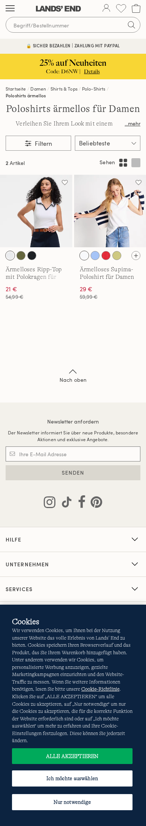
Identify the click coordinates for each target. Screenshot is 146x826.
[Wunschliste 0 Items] (121, 8)
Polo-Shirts (94, 89)
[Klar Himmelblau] (95, 255)
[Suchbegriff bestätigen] (131, 25)
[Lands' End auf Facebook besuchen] (79, 503)
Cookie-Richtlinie (100, 689)
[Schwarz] (31, 255)
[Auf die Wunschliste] (64, 182)
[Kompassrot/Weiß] (105, 255)
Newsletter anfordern (73, 421)
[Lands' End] (58, 8)
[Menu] (10, 8)
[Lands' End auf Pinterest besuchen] (94, 503)
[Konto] (106, 9)
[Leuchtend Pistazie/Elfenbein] (116, 255)
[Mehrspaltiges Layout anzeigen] (123, 162)
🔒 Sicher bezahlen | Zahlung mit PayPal (73, 45)
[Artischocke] (20, 255)
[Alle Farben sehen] (135, 255)
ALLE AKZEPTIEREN (72, 756)
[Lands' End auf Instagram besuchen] (49, 503)
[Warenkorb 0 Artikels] (136, 8)
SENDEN (73, 472)
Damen (38, 89)
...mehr (132, 123)
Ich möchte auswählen (72, 778)
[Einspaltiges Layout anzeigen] (135, 162)
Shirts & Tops (64, 89)
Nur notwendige (72, 802)
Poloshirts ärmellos (26, 95)
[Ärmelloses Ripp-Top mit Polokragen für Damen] (36, 211)
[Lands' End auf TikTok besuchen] (64, 503)
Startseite (16, 89)
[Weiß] (10, 255)
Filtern (42, 143)
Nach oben (73, 379)
